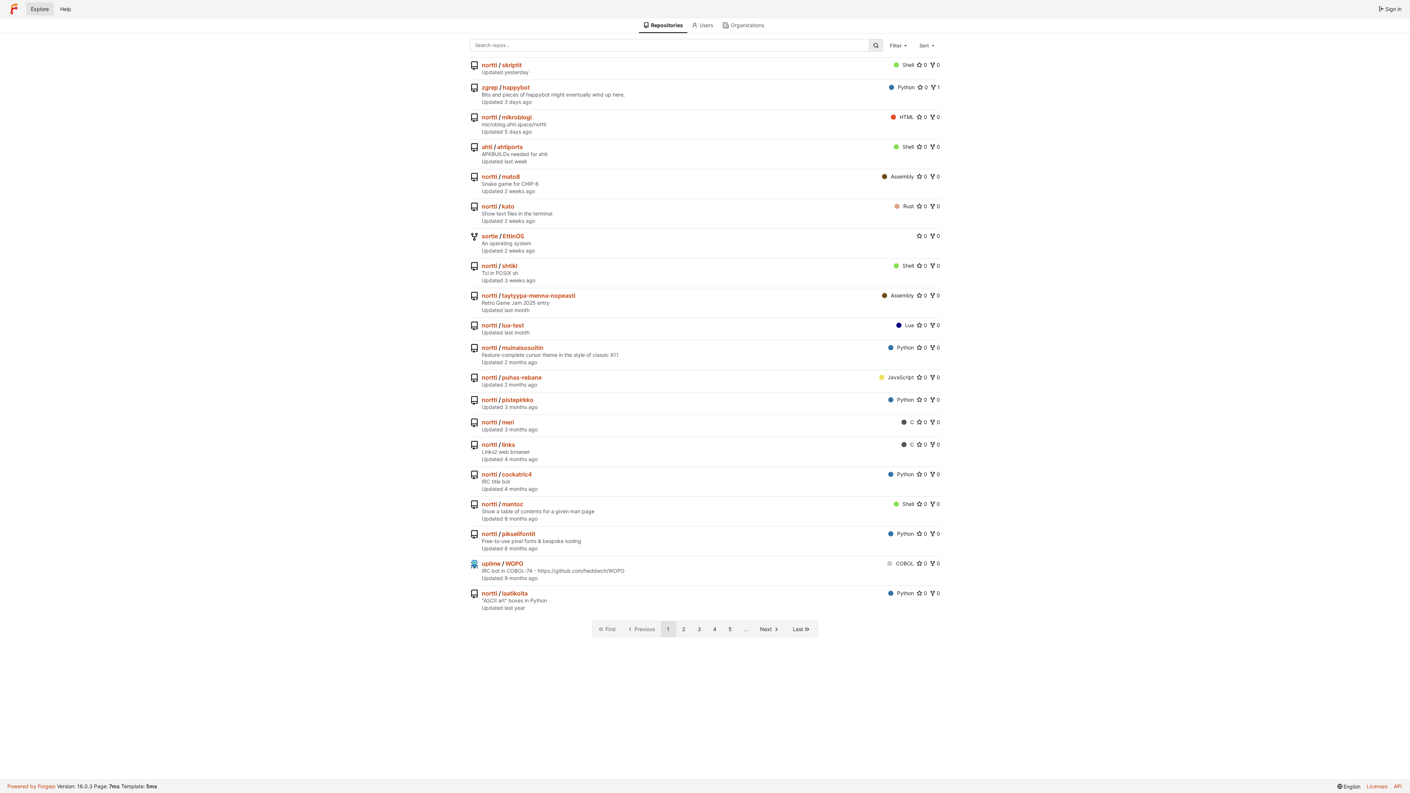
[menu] (1349, 786)
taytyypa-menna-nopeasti (538, 295)
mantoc (512, 504)
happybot (516, 87)
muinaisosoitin (522, 347)
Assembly (902, 176)
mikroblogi (517, 117)
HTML (907, 117)
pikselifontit (518, 533)
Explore (40, 9)
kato (508, 206)
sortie (490, 236)
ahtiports (510, 147)
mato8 (511, 176)
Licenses (1377, 786)
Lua (909, 325)
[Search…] (876, 45)
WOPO (514, 563)
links (508, 444)
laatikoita (515, 593)
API (1398, 786)
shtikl (509, 265)
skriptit (512, 65)
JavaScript (901, 377)
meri (508, 422)
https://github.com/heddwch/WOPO (581, 571)
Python (906, 87)
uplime (491, 563)
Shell (908, 65)
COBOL (905, 563)
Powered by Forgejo (31, 786)
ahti (487, 147)
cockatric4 (517, 474)
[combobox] (899, 45)
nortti (489, 65)
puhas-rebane (522, 377)
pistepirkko (518, 399)
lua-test (513, 325)
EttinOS (513, 236)
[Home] (14, 8)
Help (65, 9)
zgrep (490, 87)
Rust (908, 206)
